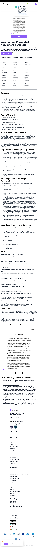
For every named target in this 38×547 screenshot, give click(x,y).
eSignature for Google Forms (16, 442)
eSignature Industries (14, 478)
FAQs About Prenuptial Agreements (9, 129)
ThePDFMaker (13, 444)
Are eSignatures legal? (15, 472)
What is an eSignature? (15, 469)
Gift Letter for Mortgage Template (11, 385)
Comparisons (12, 484)
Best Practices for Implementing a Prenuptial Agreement (13, 127)
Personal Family (7, 9)
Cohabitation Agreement (8, 399)
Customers (12, 489)
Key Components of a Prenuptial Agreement (11, 120)
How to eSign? (13, 480)
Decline (10, 544)
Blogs (11, 487)
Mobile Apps (12, 463)
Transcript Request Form (8, 380)
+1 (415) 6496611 (13, 501)
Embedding (12, 448)
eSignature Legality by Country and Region (19, 474)
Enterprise (12, 452)
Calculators (12, 495)
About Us (12, 434)
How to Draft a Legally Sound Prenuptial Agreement (13, 124)
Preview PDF (19, 36)
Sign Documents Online (15, 440)
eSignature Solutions (14, 476)
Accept (6, 544)
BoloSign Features (14, 482)
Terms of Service (13, 508)
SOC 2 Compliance (14, 455)
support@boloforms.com (17, 421)
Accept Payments (13, 450)
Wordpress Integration (15, 459)
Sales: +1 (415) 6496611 (19, 0)
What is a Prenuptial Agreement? (9, 117)
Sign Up (31, 3)
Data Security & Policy (14, 515)
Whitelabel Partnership (14, 461)
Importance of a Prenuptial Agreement (10, 119)
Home (2, 9)
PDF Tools (12, 493)
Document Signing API (15, 446)
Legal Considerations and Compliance (10, 122)
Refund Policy (13, 513)
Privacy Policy (13, 510)
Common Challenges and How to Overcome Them (12, 125)
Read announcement (21, 14)
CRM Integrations (13, 457)
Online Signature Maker (15, 491)
